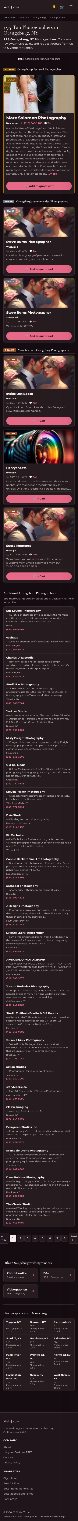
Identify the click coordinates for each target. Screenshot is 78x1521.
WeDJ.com (9, 17)
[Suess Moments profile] (39, 524)
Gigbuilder (10, 1478)
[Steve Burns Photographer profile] (39, 222)
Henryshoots (16, 468)
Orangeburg (39, 17)
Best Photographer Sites (18, 1488)
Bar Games (10, 1498)
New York (24, 17)
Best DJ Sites (11, 1483)
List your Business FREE (18, 1452)
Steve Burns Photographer (28, 242)
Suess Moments (18, 546)
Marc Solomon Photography (36, 118)
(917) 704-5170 (18, 477)
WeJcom (11, 7)
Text (48, 123)
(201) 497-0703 (18, 403)
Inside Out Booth (19, 394)
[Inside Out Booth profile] (39, 372)
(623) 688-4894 (18, 554)
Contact (8, 1457)
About (7, 1447)
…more (52, 173)
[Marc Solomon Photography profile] (39, 94)
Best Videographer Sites (18, 1493)
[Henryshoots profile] (39, 446)
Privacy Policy (11, 1462)
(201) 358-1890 (18, 250)
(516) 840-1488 (33, 123)
